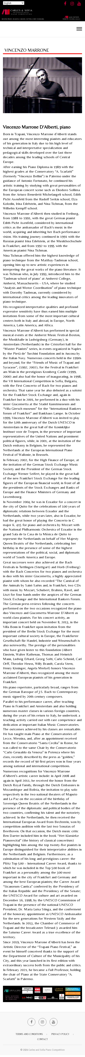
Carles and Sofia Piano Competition (46, 1049)
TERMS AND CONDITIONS (29, 1034)
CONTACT (42, 1039)
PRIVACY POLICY (60, 1034)
